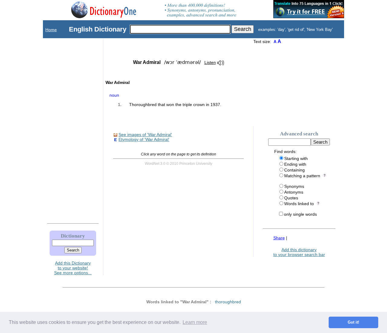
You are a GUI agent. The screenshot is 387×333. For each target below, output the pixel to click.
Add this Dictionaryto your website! (73, 265)
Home (51, 29)
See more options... (73, 272)
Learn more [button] (195, 322)
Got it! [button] (353, 322)
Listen (210, 62)
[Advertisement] (67, 129)
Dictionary (73, 236)
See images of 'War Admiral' (145, 134)
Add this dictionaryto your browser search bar (299, 252)
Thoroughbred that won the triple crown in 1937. (175, 104)
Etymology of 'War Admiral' (144, 139)
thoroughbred (228, 301)
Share (279, 237)
